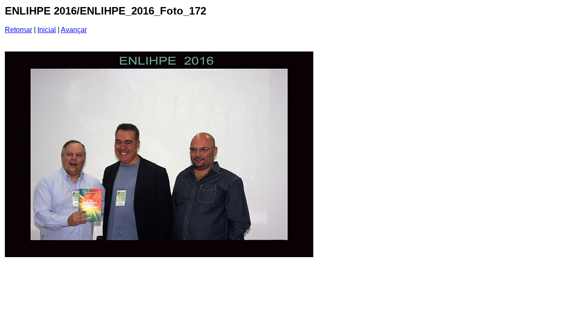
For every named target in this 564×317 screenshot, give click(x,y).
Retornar (18, 29)
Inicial (46, 29)
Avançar (74, 29)
